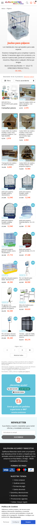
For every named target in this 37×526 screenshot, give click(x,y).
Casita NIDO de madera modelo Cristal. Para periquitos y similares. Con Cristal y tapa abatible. (26, 134)
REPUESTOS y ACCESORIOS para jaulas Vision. (9, 103)
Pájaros (9, 369)
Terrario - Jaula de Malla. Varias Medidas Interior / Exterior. (27, 335)
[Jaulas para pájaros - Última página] (22, 350)
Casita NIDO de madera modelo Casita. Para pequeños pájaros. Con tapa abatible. (9, 133)
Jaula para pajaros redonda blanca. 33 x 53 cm (26, 222)
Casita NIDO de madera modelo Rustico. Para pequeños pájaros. (26, 164)
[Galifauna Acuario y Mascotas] (14, 2)
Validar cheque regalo (19, 502)
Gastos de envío (19, 489)
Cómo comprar (19, 480)
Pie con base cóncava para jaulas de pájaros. (9, 334)
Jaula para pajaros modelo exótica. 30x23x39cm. (7, 193)
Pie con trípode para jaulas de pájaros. (25, 279)
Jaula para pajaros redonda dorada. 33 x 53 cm (27, 250)
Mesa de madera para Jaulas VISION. (26, 306)
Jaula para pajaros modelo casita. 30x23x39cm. (25, 193)
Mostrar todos (28, 77)
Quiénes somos (19, 483)
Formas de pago (19, 486)
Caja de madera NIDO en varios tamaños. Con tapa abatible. (27, 103)
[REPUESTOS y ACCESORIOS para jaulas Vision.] (10, 92)
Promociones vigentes (19, 499)
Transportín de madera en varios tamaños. (9, 164)
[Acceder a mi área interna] (31, 2)
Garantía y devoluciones (19, 492)
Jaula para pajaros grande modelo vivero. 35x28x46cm (9, 250)
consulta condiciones (18, 412)
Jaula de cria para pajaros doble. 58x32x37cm (10, 279)
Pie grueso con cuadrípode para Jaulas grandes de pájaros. (9, 306)
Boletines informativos (19, 496)
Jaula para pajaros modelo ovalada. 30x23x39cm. (7, 222)
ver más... (18, 70)
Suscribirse (18, 437)
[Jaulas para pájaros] (7, 350)
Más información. (15, 517)
